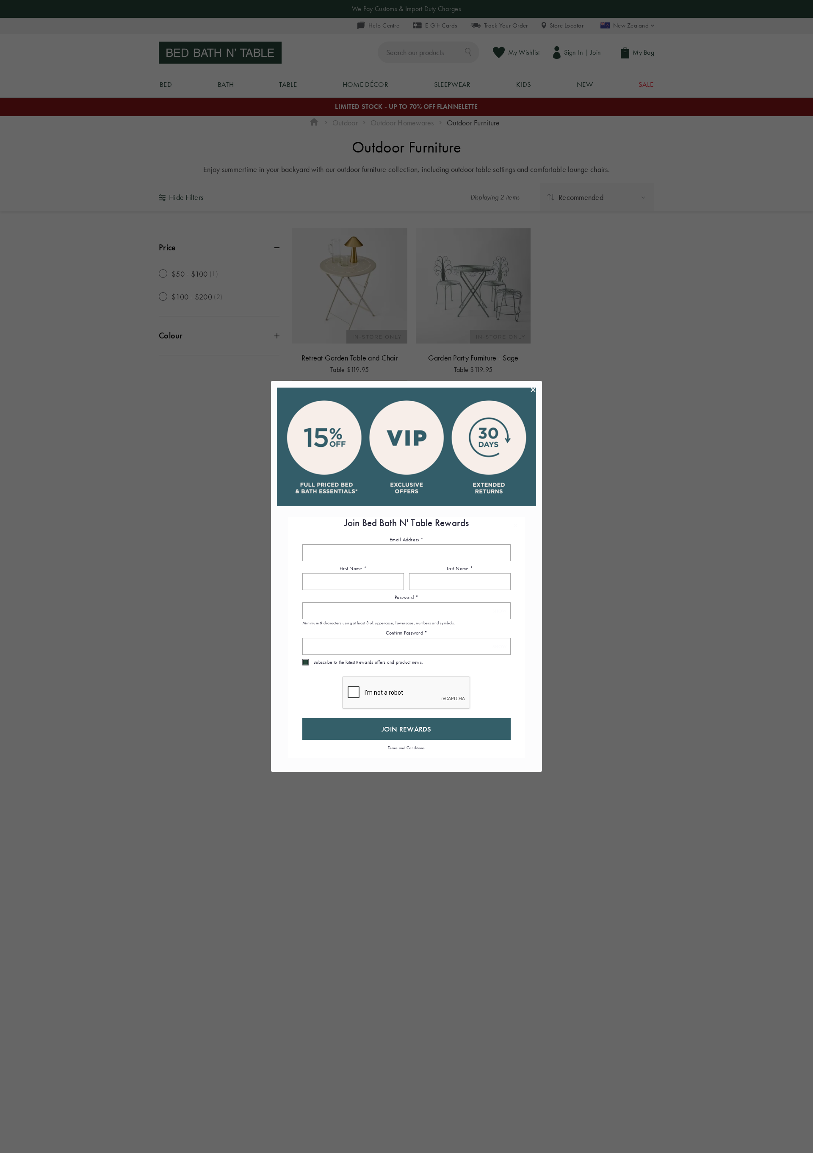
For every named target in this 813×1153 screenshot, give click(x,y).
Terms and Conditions (406, 748)
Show (499, 611)
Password (406, 598)
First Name (353, 568)
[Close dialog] (533, 389)
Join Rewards (406, 729)
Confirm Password (407, 633)
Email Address (406, 540)
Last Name (460, 568)
